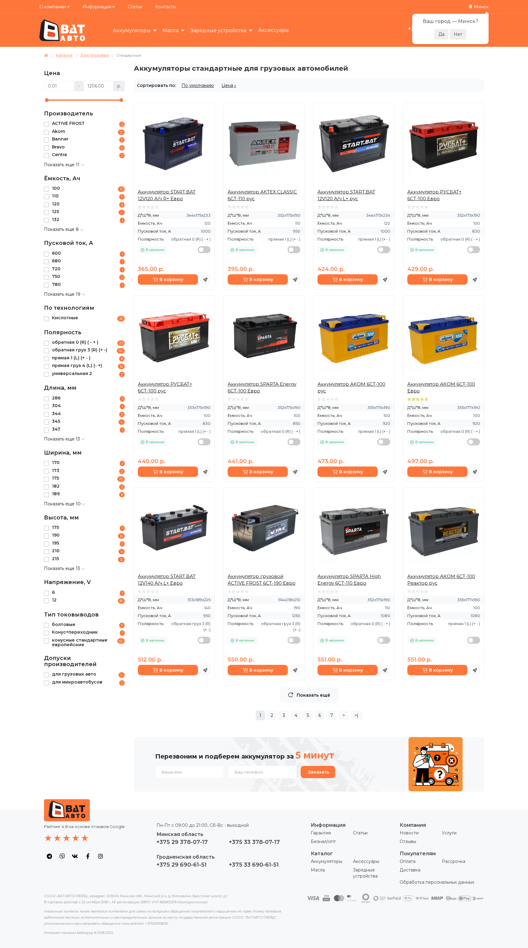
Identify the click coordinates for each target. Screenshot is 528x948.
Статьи (135, 6)
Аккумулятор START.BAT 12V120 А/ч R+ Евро (167, 195)
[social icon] (49, 856)
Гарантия (321, 833)
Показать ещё (313, 695)
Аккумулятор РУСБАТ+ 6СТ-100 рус (165, 387)
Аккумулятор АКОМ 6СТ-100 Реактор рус (441, 579)
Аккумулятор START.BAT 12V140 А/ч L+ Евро (167, 579)
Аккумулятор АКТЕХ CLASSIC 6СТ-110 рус (262, 195)
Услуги (449, 833)
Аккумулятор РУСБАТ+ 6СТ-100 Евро (434, 195)
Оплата (408, 861)
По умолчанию (198, 85)
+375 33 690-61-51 (254, 864)
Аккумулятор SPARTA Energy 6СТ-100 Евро (262, 387)
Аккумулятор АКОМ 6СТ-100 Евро (441, 387)
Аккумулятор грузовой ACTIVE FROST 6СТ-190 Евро (261, 579)
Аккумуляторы (326, 861)
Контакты (165, 6)
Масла (318, 870)
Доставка (410, 870)
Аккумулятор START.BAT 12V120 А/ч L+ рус (346, 195)
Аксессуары (273, 30)
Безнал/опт (323, 841)
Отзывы (408, 841)
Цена (227, 85)
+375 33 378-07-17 (254, 842)
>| (356, 715)
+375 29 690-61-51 (181, 864)
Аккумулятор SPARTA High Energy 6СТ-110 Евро (349, 579)
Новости (409, 833)
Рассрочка (453, 861)
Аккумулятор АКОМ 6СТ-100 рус (351, 387)
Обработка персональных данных (437, 882)
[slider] (47, 100)
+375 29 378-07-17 (182, 842)
